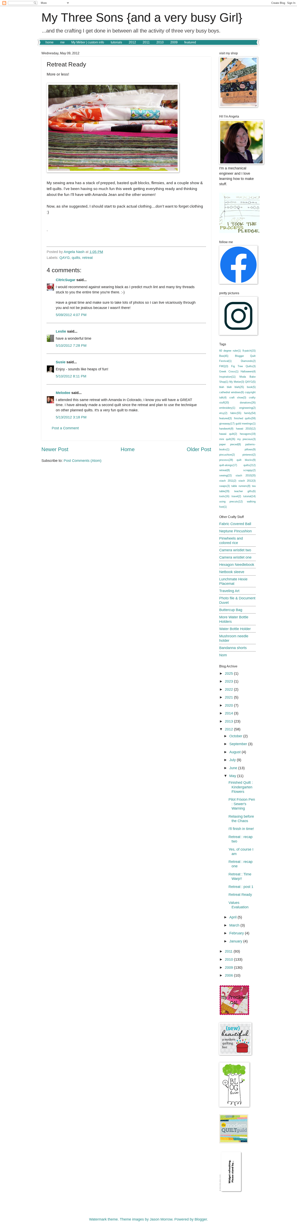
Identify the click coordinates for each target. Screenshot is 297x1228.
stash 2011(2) (227, 480)
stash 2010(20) (246, 475)
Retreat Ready (240, 894)
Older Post (199, 449)
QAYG (64, 257)
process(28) (226, 459)
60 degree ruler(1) (230, 350)
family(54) (250, 413)
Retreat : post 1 (241, 886)
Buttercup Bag (230, 610)
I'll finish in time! (241, 829)
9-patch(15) (249, 350)
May (233, 776)
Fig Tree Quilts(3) (243, 366)
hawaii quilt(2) (228, 433)
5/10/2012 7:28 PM (71, 345)
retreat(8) (224, 470)
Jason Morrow (161, 1219)
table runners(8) (240, 485)
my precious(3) (246, 439)
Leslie (61, 331)
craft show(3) (237, 397)
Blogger (201, 1219)
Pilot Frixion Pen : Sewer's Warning (242, 803)
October (236, 736)
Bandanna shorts (233, 648)
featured (190, 42)
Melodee (63, 393)
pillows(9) (250, 449)
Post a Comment (65, 428)
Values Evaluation (239, 904)
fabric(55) (235, 413)
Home (128, 449)
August (235, 752)
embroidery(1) (227, 407)
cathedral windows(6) (231, 392)
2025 (229, 673)
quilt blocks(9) (246, 459)
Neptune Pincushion (235, 531)
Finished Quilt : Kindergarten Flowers (241, 786)
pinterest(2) (249, 454)
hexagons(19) (248, 433)
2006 (229, 975)
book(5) (251, 387)
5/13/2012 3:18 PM (71, 417)
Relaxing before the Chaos (241, 818)
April (233, 917)
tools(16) (224, 496)
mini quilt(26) (227, 439)
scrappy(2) (249, 470)
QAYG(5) (250, 381)
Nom (223, 655)
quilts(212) (249, 465)
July (233, 760)
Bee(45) (223, 355)
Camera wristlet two (235, 550)
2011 (146, 42)
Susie (60, 362)
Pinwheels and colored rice (231, 540)
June (233, 768)
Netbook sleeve (231, 572)
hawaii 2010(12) (246, 428)
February (237, 933)
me (62, 42)
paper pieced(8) (230, 444)
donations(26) (248, 402)
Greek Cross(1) (228, 371)
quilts (76, 257)
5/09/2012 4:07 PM (71, 315)
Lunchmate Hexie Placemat (233, 581)
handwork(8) (226, 428)
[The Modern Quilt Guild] (233, 1142)
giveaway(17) (227, 423)
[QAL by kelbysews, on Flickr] (234, 1014)
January (236, 941)
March (234, 925)
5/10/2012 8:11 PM (71, 376)
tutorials (116, 42)
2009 (174, 42)
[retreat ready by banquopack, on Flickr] (113, 171)
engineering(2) (247, 407)
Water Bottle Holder (235, 629)
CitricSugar (65, 280)
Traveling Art (229, 591)
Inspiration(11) (227, 376)
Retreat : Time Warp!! (240, 876)
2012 (132, 42)
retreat (87, 257)
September (238, 744)
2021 (229, 697)
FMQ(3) (223, 366)
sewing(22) (225, 475)
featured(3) (225, 418)
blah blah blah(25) (231, 387)
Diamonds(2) (248, 360)
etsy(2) (223, 413)
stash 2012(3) (247, 480)
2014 (229, 713)
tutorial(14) (249, 496)
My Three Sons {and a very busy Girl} (141, 17)
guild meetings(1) (246, 423)
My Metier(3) (236, 381)
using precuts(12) (231, 501)
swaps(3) (224, 485)
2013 (229, 721)
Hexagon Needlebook (236, 564)
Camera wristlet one (235, 557)
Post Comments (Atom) (82, 460)
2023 (229, 681)
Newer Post (54, 449)
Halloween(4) (248, 371)
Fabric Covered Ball (235, 524)
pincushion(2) (227, 454)
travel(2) (236, 496)
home (49, 42)
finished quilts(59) (245, 418)
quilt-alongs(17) (228, 465)
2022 (229, 689)
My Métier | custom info (87, 42)
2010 (160, 42)
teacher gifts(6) (245, 491)
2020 (229, 705)
